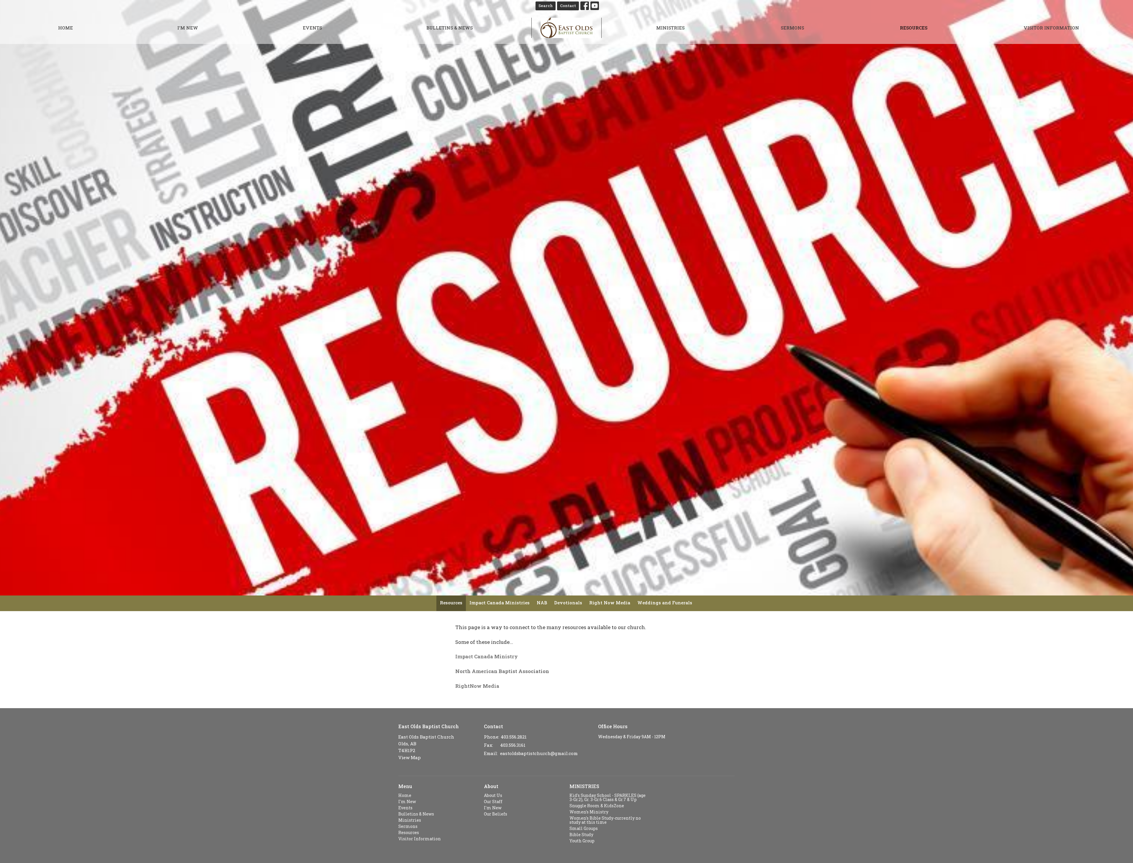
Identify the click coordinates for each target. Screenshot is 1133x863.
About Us (493, 795)
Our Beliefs (495, 814)
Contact (568, 5)
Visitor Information (1051, 28)
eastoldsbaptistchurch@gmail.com (539, 753)
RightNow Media (477, 685)
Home (65, 28)
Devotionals (568, 603)
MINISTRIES (584, 786)
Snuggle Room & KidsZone (596, 805)
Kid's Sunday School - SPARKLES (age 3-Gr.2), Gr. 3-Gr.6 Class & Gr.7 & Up (607, 797)
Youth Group (582, 841)
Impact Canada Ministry (486, 656)
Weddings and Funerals (664, 603)
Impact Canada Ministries (499, 603)
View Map (409, 757)
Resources (913, 28)
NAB (542, 603)
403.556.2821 (514, 737)
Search (545, 5)
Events (312, 28)
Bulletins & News (449, 28)
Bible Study (581, 834)
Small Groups (583, 828)
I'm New (187, 28)
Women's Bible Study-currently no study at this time (605, 820)
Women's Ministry (588, 812)
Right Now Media (609, 603)
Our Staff (493, 801)
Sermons (792, 28)
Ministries (670, 28)
